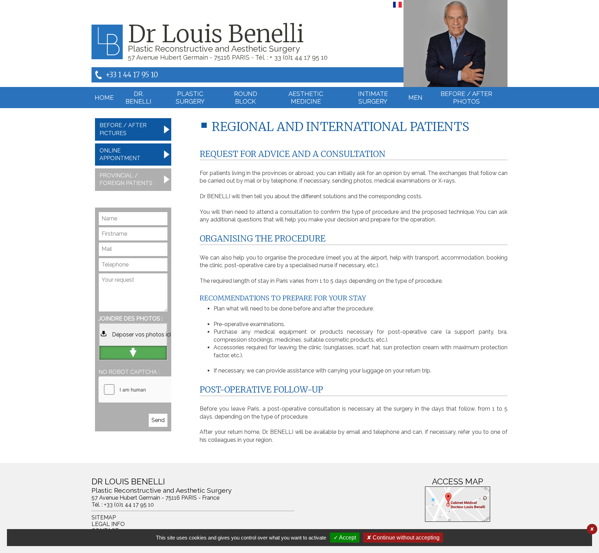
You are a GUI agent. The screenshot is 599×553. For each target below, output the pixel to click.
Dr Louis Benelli (216, 34)
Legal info (108, 524)
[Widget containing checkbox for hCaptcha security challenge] (150, 389)
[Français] (397, 7)
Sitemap (104, 517)
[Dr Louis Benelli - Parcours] (455, 43)
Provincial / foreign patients (126, 179)
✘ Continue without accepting (403, 538)
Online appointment (119, 154)
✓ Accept (344, 538)
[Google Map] (457, 504)
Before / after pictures (123, 129)
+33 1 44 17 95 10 (131, 74)
